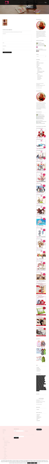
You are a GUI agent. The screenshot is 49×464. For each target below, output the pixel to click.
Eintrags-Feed (38, 368)
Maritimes (5, 451)
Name (3, 42)
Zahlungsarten (38, 414)
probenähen (38, 387)
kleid (43, 382)
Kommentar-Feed (39, 369)
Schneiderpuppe (38, 388)
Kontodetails (41, 2)
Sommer (5, 454)
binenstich (28, 2)
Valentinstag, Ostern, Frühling (40, 71)
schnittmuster (42, 388)
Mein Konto (38, 409)
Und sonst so (38, 79)
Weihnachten (38, 390)
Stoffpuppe (42, 389)
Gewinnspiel (40, 379)
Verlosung (45, 389)
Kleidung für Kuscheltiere (7, 442)
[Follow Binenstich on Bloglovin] (38, 122)
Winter (5, 457)
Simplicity (39, 389)
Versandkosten (38, 420)
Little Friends (5, 445)
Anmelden (38, 367)
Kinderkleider (38, 382)
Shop (22, 2)
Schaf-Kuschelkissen (43, 387)
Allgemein (38, 61)
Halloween (38, 380)
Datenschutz (38, 418)
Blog (25, 2)
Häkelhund (40, 381)
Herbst (37, 381)
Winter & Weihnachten (40, 72)
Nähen (37, 73)
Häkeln (37, 66)
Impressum (4, 429)
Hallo (19, 2)
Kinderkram (41, 382)
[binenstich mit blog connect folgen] (40, 123)
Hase (43, 380)
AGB (37, 419)
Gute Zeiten (38, 65)
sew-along (45, 388)
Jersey (44, 381)
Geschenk (37, 379)
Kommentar (4, 33)
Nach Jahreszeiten (39, 67)
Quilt (40, 387)
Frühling (5, 448)
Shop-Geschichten (39, 78)
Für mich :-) (38, 74)
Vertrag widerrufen (39, 429)
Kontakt (36, 2)
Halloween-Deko (41, 380)
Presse (33, 2)
